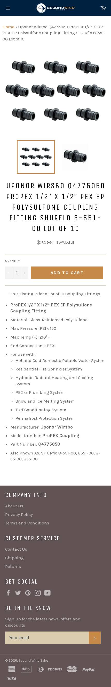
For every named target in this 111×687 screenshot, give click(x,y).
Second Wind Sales (34, 660)
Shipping (14, 557)
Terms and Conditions (27, 522)
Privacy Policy (19, 514)
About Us (14, 505)
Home (8, 26)
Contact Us (16, 549)
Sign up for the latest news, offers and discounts (43, 621)
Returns (13, 566)
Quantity (12, 261)
